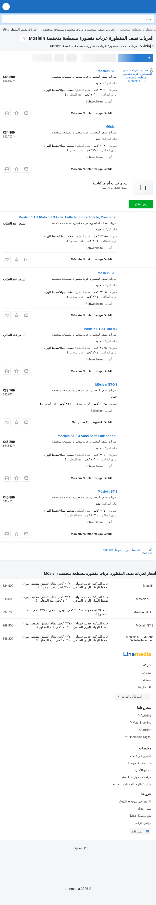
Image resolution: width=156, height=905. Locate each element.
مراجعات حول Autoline (136, 777)
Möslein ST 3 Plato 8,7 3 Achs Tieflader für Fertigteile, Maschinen (67, 217)
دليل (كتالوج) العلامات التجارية (132, 784)
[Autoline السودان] (129, 6)
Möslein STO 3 (106, 384)
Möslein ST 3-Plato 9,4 (100, 329)
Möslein (111, 126)
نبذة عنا (146, 672)
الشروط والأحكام (140, 755)
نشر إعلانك (140, 204)
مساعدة (146, 680)
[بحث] (6, 19)
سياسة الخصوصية (139, 763)
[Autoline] (4, 29)
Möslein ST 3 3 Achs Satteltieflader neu (87, 436)
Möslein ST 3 (107, 71)
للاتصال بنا (144, 687)
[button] (6, 6)
